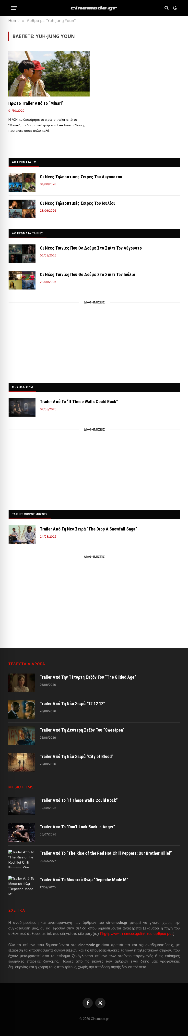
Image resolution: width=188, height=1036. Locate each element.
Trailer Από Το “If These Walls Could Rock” (79, 401)
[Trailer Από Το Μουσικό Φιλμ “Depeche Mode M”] (21, 885)
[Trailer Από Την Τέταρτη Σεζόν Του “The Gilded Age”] (21, 683)
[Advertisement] (94, 341)
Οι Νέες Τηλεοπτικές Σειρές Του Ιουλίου (78, 203)
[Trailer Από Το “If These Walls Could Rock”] (22, 407)
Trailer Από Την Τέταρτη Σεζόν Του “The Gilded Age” (88, 677)
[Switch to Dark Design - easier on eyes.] (174, 8)
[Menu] (14, 7)
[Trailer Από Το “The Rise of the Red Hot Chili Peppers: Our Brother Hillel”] (21, 859)
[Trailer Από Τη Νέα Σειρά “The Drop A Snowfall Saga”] (22, 534)
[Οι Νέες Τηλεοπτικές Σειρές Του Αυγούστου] (22, 182)
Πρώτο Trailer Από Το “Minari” (35, 103)
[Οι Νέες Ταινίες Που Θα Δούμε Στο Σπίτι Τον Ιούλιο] (22, 280)
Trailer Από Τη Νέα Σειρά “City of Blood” (76, 756)
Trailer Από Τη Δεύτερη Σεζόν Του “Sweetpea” (82, 730)
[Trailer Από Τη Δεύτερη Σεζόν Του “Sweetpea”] (21, 735)
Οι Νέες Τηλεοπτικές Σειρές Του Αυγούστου (81, 176)
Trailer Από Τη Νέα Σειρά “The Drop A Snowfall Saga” (88, 528)
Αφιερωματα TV (24, 162)
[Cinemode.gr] (94, 8)
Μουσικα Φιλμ (22, 387)
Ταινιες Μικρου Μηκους (29, 514)
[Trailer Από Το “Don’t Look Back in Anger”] (21, 832)
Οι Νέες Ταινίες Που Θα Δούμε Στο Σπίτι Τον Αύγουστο (91, 248)
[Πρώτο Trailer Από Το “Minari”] (49, 73)
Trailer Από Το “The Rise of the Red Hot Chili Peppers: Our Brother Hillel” (106, 853)
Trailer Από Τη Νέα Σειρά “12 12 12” (72, 703)
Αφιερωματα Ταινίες (27, 233)
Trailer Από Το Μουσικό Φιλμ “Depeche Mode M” (84, 879)
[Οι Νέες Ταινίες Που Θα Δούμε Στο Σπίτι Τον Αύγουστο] (22, 253)
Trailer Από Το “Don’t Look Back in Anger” (77, 826)
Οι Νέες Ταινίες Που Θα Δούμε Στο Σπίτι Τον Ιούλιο (87, 274)
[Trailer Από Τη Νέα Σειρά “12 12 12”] (21, 709)
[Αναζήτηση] (167, 7)
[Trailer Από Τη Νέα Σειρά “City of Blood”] (21, 762)
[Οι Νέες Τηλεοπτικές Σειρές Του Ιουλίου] (22, 209)
